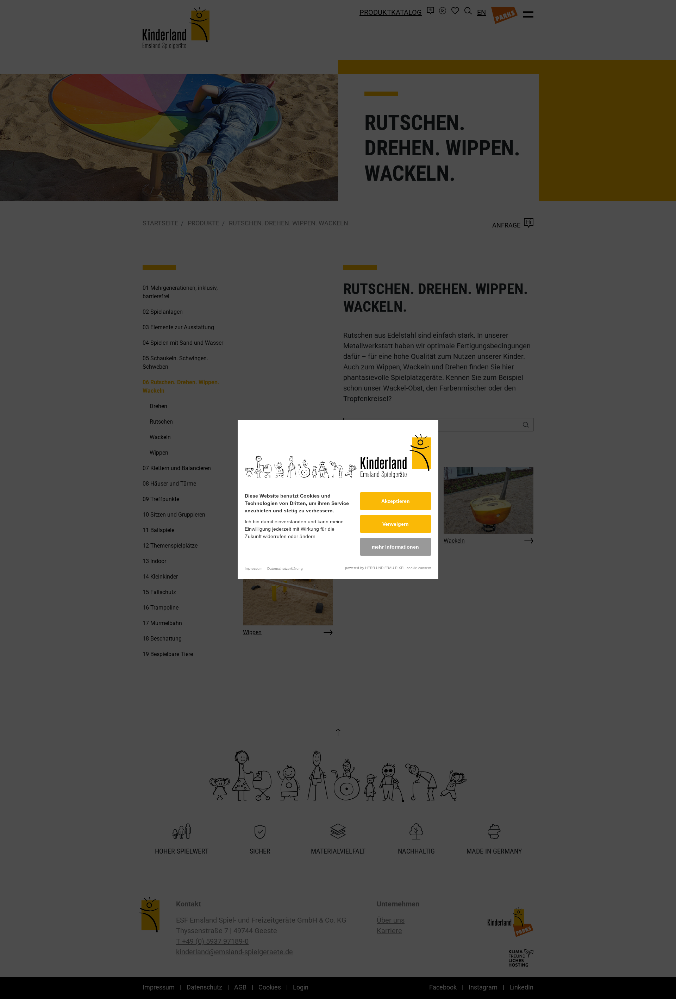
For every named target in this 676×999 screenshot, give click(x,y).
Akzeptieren (395, 501)
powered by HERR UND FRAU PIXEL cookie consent (388, 568)
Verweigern (395, 524)
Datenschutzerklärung (285, 568)
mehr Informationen (395, 547)
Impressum (253, 568)
